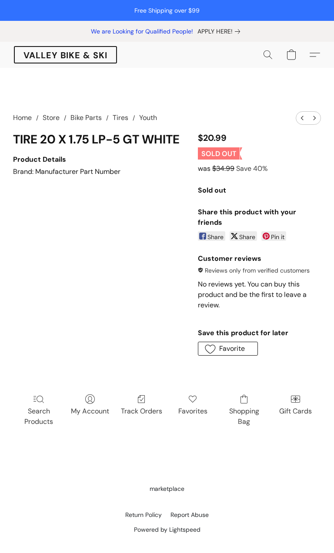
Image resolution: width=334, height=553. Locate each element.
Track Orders (141, 411)
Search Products (38, 416)
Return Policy (143, 515)
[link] (220, 31)
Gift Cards (295, 411)
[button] (65, 54)
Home (22, 117)
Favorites (192, 411)
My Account (90, 411)
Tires (120, 117)
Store (51, 117)
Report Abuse (189, 515)
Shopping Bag (244, 416)
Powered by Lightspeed (167, 529)
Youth (148, 117)
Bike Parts (86, 117)
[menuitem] (302, 118)
